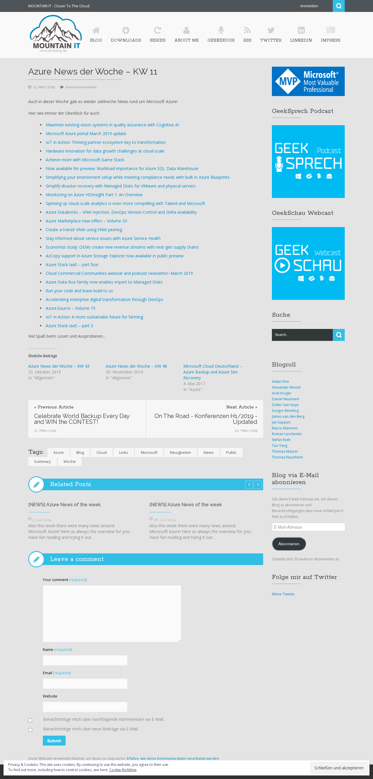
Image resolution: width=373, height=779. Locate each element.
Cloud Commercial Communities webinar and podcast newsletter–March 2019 (119, 273)
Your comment (65, 579)
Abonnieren (289, 543)
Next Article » (241, 407)
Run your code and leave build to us (79, 290)
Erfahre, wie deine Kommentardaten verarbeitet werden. (173, 758)
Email (57, 672)
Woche (70, 461)
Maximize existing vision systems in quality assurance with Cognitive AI (112, 125)
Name (58, 649)
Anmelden (309, 5)
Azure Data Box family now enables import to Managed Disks (104, 282)
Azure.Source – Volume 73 (70, 308)
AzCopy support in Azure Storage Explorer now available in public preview (115, 256)
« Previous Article (54, 407)
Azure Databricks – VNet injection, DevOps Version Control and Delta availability (121, 212)
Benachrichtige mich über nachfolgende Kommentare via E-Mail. (103, 719)
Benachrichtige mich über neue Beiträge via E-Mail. (91, 729)
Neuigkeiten (180, 452)
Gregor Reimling (285, 410)
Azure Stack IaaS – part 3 (69, 325)
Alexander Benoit (286, 387)
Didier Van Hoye (285, 404)
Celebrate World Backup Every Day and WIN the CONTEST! (81, 419)
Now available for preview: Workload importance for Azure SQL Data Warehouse (122, 168)
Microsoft (149, 452)
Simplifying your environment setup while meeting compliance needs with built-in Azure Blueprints (138, 177)
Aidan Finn (280, 381)
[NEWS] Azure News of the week (64, 504)
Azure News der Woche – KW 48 (136, 366)
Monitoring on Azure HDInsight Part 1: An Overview (94, 194)
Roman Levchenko (287, 433)
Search (339, 6)
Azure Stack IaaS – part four (72, 264)
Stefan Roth (281, 439)
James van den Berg (288, 416)
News (209, 452)
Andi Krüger (281, 393)
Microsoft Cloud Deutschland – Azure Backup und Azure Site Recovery (212, 371)
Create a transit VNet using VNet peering (84, 229)
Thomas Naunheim (287, 457)
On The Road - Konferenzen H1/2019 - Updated (205, 419)
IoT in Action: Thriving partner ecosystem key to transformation (106, 142)
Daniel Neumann (285, 398)
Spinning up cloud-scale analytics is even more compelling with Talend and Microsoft (125, 203)
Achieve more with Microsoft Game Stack (85, 159)
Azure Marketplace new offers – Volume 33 (86, 221)
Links (123, 452)
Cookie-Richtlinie (123, 769)
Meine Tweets (283, 594)
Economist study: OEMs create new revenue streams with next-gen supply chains (122, 247)
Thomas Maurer (285, 451)
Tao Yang (279, 445)
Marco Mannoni (285, 428)
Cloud (101, 452)
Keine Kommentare (81, 87)
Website (50, 696)
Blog (80, 452)
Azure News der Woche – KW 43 (58, 366)
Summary (42, 461)
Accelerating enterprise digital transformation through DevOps (104, 299)
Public (231, 452)
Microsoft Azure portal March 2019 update (86, 133)
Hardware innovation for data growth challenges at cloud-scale (105, 151)
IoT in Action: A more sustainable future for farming (94, 317)
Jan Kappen (281, 422)
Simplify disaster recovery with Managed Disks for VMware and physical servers (121, 186)
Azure (58, 452)
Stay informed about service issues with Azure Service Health (103, 238)
